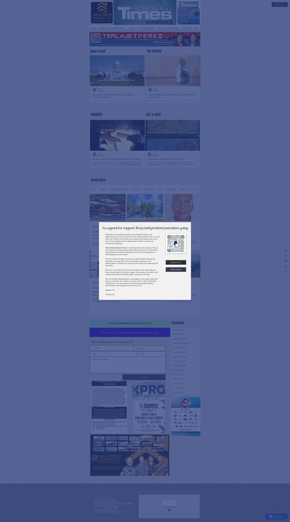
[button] (176, 269)
